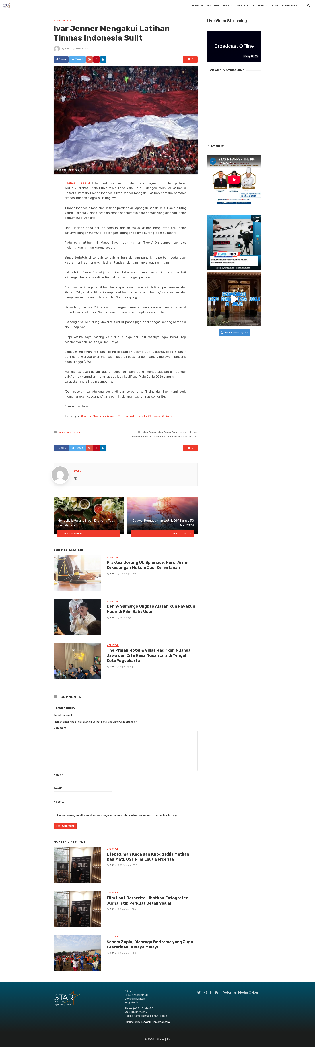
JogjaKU (258, 5)
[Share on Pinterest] (96, 59)
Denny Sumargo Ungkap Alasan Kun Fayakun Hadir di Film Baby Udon (151, 609)
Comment (60, 728)
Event (274, 5)
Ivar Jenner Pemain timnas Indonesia (178, 432)
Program (213, 5)
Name (58, 775)
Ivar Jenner (150, 432)
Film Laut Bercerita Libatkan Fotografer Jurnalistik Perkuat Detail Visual (147, 900)
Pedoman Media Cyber (240, 992)
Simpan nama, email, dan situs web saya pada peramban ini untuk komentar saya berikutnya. (117, 815)
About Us (288, 5)
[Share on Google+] (89, 59)
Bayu (68, 48)
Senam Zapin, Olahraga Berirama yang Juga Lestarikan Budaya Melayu (150, 944)
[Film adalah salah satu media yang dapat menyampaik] (234, 242)
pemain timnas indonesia (164, 436)
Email (58, 788)
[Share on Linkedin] (103, 59)
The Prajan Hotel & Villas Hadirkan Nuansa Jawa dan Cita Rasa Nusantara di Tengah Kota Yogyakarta (148, 655)
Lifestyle (241, 5)
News (225, 5)
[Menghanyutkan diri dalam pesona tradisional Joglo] (234, 299)
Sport (71, 20)
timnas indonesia (189, 436)
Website (59, 801)
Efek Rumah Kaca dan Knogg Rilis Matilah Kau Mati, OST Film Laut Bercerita (148, 857)
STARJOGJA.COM (77, 183)
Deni (112, 666)
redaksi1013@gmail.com (155, 1022)
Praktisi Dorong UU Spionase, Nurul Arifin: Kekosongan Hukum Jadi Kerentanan (148, 565)
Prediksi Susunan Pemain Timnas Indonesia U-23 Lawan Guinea (126, 416)
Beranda (197, 5)
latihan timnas (140, 436)
